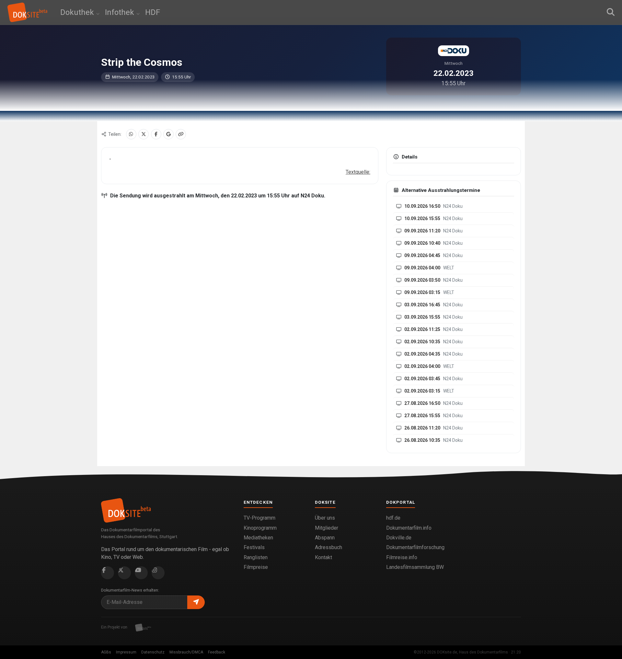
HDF (152, 12)
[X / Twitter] (143, 134)
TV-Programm (259, 518)
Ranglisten (256, 557)
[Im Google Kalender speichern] (168, 134)
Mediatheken (258, 538)
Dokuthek (78, 12)
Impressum (126, 652)
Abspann (325, 538)
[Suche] (610, 12)
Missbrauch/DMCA (186, 652)
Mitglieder (326, 528)
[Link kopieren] (181, 134)
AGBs (106, 652)
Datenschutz (153, 652)
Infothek (120, 12)
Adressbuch (328, 547)
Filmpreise (256, 567)
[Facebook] (156, 134)
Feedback (216, 652)
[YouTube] (141, 572)
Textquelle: (358, 172)
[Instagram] (158, 572)
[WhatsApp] (131, 134)
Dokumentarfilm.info (409, 528)
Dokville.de (398, 538)
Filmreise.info (401, 557)
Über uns (325, 518)
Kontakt (323, 557)
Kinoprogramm (260, 528)
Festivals (254, 547)
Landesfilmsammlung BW (415, 567)
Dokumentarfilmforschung (415, 547)
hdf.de (393, 518)
